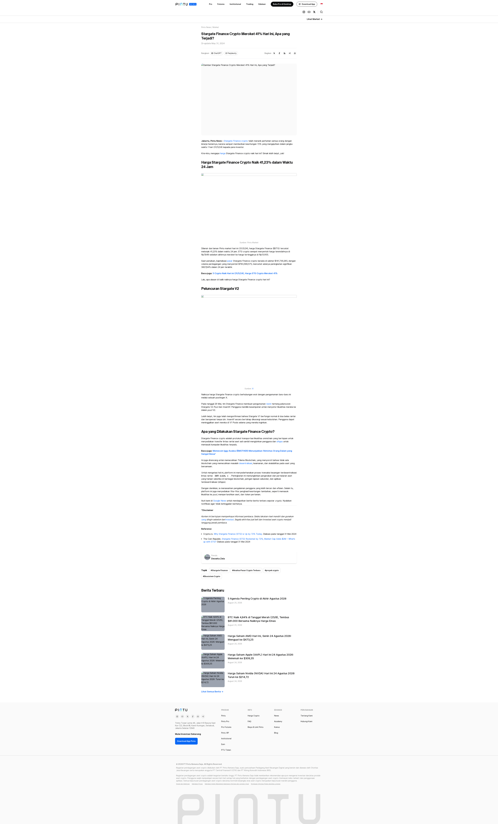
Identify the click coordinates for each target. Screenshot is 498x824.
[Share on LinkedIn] (284, 53)
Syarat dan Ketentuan (183, 784)
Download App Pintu (186, 741)
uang (203, 519)
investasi (229, 519)
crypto (244, 141)
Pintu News (206, 27)
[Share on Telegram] (290, 53)
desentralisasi (245, 463)
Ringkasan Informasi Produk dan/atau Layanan (265, 784)
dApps (280, 441)
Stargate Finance (232, 141)
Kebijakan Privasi (197, 784)
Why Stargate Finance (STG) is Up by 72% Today (238, 534)
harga (222, 153)
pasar (230, 261)
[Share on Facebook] (279, 53)
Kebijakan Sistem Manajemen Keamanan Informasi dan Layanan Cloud (227, 784)
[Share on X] (274, 53)
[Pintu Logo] (186, 4)
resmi (268, 404)
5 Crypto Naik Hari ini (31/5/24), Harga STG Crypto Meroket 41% (245, 273)
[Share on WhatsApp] (295, 53)
